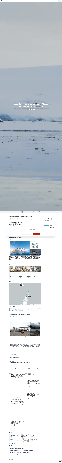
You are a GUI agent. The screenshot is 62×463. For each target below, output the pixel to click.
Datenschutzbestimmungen (22, 231)
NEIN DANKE (52, 227)
